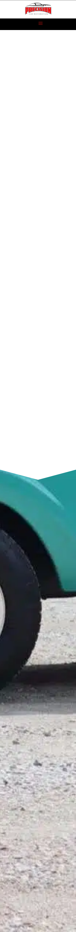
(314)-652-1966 (33, 316)
